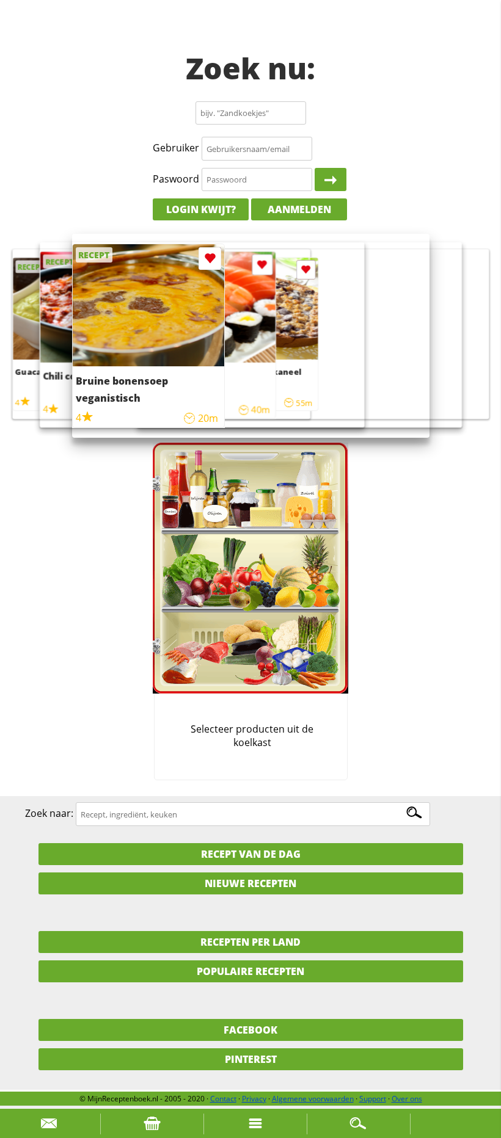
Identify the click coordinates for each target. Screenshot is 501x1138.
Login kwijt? (201, 209)
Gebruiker (176, 148)
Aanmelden (299, 209)
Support (372, 1098)
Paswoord (176, 179)
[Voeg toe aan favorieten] (305, 270)
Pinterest (251, 1059)
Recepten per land (250, 942)
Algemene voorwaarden (313, 1098)
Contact (223, 1098)
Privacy (254, 1098)
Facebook (250, 1030)
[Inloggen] (330, 179)
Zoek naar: (49, 814)
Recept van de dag (251, 854)
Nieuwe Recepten (250, 883)
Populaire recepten (250, 971)
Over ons (407, 1098)
